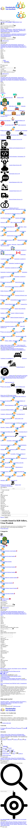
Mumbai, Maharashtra (20, 824)
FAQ (14, 751)
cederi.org (13, 35)
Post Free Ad (3, 22)
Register (17, 22)
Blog (10, 751)
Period (2, 492)
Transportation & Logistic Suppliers (8, 678)
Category (2, 91)
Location (2, 69)
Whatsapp (3, 728)
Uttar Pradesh (12, 668)
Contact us (3, 736)
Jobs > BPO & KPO (15, 31)
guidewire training (7, 35)
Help (13, 753)
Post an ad (4, 748)
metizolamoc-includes (16, 33)
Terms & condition (21, 735)
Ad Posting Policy (20, 734)
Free (3, 491)
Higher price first (16, 671)
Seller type (3, 503)
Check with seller (5, 490)
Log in (3, 749)
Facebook (9, 728)
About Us (3, 734)
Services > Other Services (13, 29)
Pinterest (14, 728)
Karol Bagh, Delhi (20, 823)
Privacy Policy (8, 734)
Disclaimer (15, 735)
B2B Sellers (3, 93)
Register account (10, 749)
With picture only (5, 511)
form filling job (18, 35)
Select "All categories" (8, 486)
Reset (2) (2, 517)
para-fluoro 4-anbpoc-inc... (6, 33)
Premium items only (6, 512)
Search (2, 57)
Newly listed (3, 671)
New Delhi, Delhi (7, 44)
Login (20, 22)
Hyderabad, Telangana (19, 821)
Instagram (19, 728)
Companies (4, 751)
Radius (2, 82)
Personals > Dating (4, 29)
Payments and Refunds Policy (7, 735)
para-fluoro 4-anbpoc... (5, 701)
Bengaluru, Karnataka (9, 45)
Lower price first (9, 671)
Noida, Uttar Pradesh (9, 46)
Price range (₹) (4, 487)
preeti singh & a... (23, 701)
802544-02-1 (8, 36)
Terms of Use (14, 734)
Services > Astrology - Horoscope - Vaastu (12, 30)
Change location (5, 753)
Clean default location (5, 825)
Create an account (16, 706)
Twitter (24, 728)
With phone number (6, 513)
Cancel (2, 486)
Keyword (2, 66)
